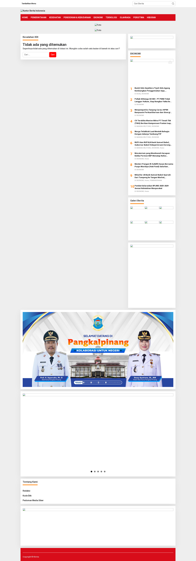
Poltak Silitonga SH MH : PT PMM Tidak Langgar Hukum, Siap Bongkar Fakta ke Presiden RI (152, 100)
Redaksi (26, 491)
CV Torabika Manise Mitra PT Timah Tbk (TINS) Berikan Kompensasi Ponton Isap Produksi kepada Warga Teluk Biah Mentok (154, 121)
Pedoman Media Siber (33, 500)
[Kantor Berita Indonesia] (33, 10)
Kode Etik (27, 496)
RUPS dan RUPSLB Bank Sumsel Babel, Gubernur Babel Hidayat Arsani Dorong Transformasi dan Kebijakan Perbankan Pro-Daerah (153, 143)
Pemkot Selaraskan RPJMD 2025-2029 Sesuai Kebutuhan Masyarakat (151, 187)
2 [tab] (95, 471)
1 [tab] (91, 471)
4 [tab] (101, 471)
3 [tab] (98, 471)
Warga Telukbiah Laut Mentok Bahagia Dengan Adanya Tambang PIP (152, 132)
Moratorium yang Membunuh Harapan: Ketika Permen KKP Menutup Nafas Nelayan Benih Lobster (152, 154)
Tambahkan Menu (29, 4)
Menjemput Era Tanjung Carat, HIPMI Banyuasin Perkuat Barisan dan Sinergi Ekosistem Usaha (152, 111)
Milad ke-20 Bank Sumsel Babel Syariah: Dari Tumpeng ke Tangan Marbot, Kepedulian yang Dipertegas (153, 176)
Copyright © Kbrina (31, 557)
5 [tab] (104, 471)
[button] (173, 3)
